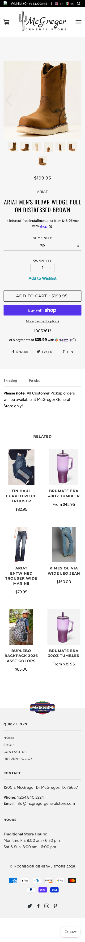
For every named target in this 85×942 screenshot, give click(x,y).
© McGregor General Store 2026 (42, 866)
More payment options (42, 321)
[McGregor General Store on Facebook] (38, 907)
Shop (9, 745)
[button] (42, 339)
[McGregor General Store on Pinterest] (55, 907)
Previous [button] (12, 100)
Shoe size (42, 238)
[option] (42, 100)
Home (9, 737)
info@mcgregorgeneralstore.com (45, 803)
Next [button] (72, 100)
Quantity (42, 260)
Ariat (42, 191)
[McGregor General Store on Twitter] (29, 907)
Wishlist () (19, 4)
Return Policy (18, 758)
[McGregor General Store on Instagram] (46, 907)
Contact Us (15, 752)
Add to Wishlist (43, 278)
